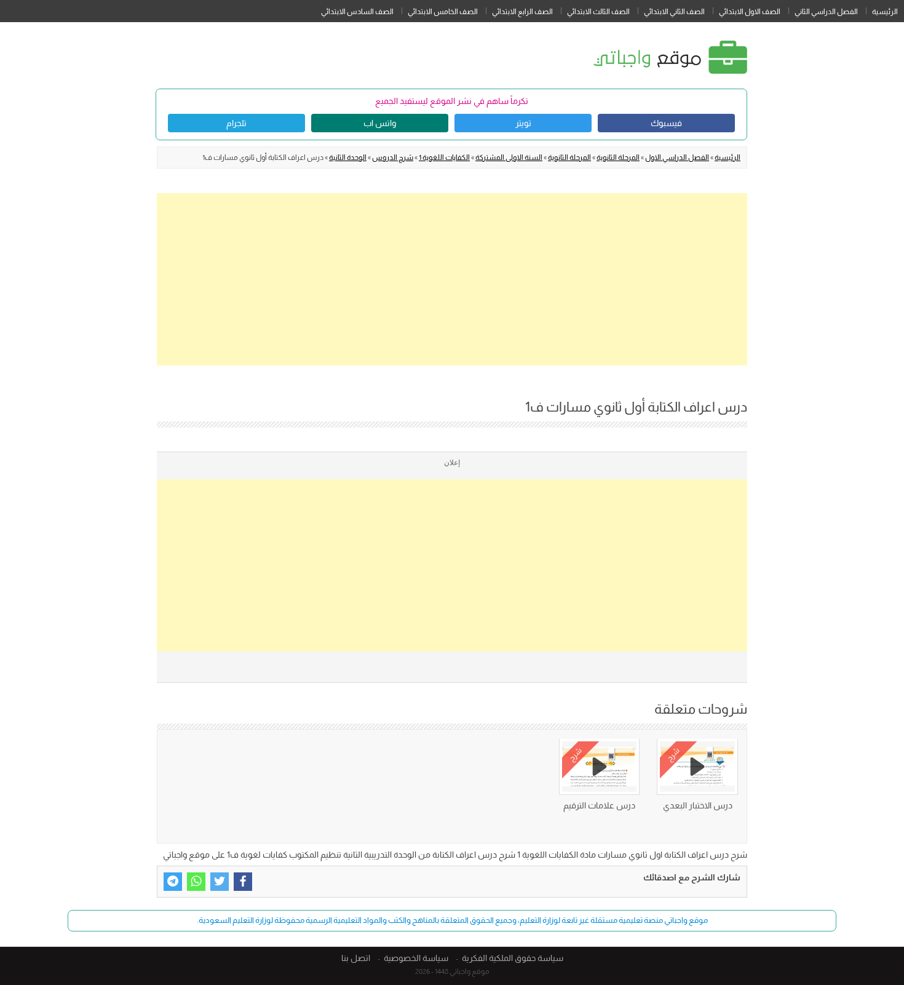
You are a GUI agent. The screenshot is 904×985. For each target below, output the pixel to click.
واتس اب (379, 123)
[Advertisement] (452, 279)
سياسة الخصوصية (416, 958)
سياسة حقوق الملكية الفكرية (512, 958)
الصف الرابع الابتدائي (522, 11)
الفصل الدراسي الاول (677, 157)
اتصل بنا (355, 958)
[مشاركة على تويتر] (219, 881)
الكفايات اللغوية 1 (444, 157)
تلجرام (236, 123)
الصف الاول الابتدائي (749, 11)
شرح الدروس (392, 157)
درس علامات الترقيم (599, 805)
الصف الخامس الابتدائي (443, 11)
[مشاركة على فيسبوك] (243, 881)
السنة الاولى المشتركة (508, 157)
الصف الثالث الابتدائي (598, 11)
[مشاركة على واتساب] (196, 881)
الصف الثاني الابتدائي (674, 11)
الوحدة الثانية (348, 157)
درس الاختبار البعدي (697, 805)
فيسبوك (666, 123)
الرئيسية (885, 11)
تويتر (523, 123)
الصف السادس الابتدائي (357, 11)
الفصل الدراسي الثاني (826, 11)
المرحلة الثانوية (618, 157)
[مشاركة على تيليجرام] (173, 881)
